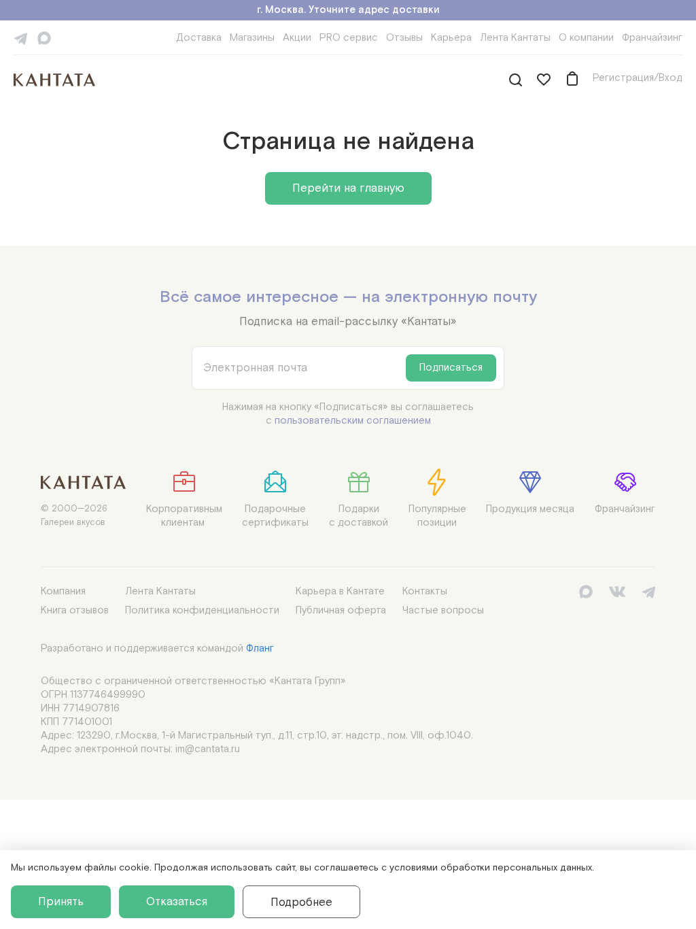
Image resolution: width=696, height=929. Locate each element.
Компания (63, 591)
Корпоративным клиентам (184, 516)
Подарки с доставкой (358, 516)
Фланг (260, 648)
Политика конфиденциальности (202, 610)
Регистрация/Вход (637, 77)
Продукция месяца (530, 509)
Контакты (424, 591)
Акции (297, 37)
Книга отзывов (75, 610)
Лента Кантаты (515, 37)
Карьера (451, 37)
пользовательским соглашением (353, 420)
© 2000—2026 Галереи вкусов (74, 515)
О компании (586, 37)
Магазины (252, 37)
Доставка (199, 37)
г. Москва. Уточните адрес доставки (348, 9)
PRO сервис (348, 37)
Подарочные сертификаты (275, 516)
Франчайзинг (652, 37)
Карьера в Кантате (340, 591)
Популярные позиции (437, 516)
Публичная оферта (341, 610)
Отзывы (404, 37)
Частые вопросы (443, 610)
